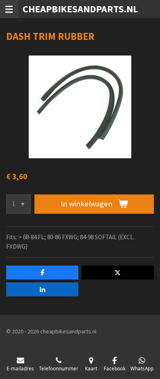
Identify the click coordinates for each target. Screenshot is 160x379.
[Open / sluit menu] (9, 9)
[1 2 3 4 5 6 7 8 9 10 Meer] (18, 204)
